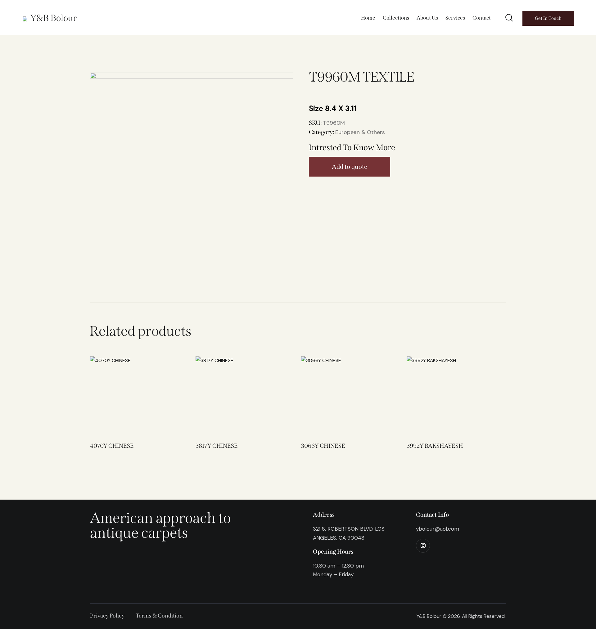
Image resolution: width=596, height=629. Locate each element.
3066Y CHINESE (323, 445)
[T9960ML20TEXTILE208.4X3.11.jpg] (191, 160)
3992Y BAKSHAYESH (435, 445)
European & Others (360, 132)
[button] (126, 395)
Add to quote (349, 166)
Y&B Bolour (53, 18)
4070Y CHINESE (112, 445)
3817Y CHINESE (217, 445)
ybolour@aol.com (437, 528)
